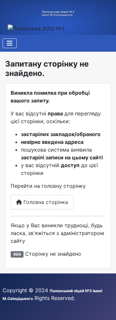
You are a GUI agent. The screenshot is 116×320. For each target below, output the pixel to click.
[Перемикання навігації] (10, 43)
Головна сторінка (45, 202)
